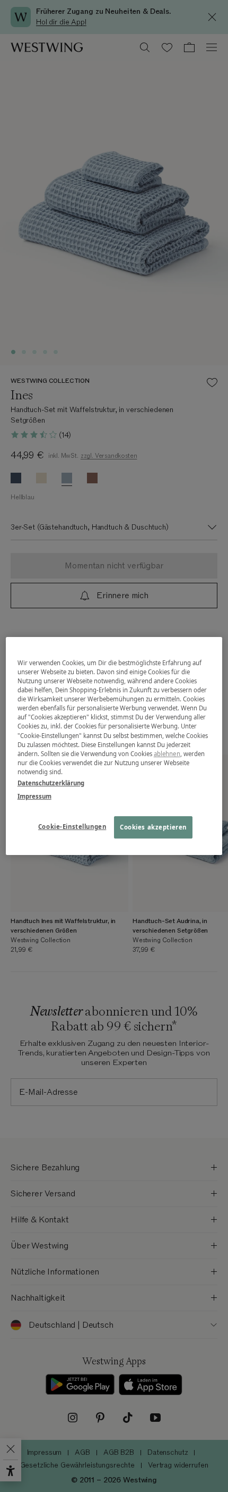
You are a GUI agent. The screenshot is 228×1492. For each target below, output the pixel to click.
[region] (114, 746)
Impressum (34, 796)
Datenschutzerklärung (50, 783)
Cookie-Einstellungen (72, 827)
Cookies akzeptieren (153, 827)
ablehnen (167, 754)
